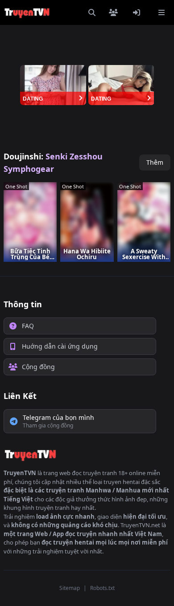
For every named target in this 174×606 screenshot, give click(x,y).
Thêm (154, 162)
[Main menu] (161, 12)
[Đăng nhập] (138, 12)
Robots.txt (102, 588)
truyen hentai (122, 482)
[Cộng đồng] (115, 12)
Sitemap (69, 588)
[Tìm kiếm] (92, 12)
